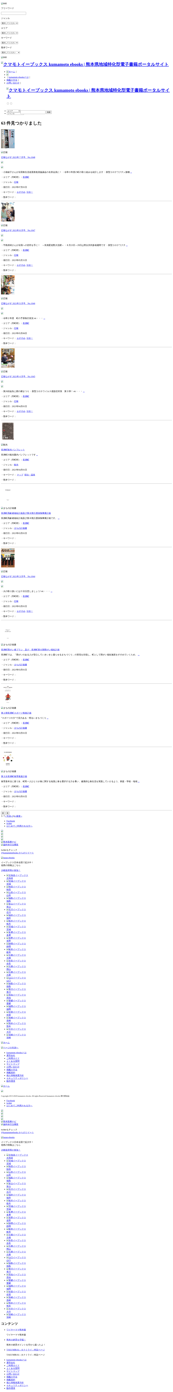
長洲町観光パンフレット (13, 450)
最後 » (19, 816)
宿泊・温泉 (29, 475)
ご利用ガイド (12, 1058)
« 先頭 (8, 816)
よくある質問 (12, 1061)
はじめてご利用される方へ (19, 826)
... (131, 172)
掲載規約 (10, 1072)
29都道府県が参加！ (11, 870)
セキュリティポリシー (17, 1078)
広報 (16, 182)
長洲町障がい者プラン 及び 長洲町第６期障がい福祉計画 (30, 649)
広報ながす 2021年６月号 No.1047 (18, 230)
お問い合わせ (12, 83)
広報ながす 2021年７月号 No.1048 (18, 157)
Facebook (10, 821)
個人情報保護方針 (15, 1075)
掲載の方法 (11, 80)
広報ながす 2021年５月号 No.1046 (18, 303)
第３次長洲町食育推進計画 (14, 776)
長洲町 (26, 177)
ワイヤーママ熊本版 (16, 1330)
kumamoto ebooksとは (19, 77)
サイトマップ (12, 1064)
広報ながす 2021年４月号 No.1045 (18, 376)
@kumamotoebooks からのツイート (17, 853)
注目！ (29, 192)
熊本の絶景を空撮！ (16, 1340)
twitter (9, 823)
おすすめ (21, 192)
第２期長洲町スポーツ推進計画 (16, 713)
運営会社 (10, 1055)
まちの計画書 (20, 528)
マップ (20, 475)
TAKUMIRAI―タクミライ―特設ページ (25, 1350)
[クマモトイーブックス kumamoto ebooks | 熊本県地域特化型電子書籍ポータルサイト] (85, 64)
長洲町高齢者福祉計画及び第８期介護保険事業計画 (26, 513)
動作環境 (10, 1081)
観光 (16, 465)
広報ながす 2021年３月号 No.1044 (18, 576)
